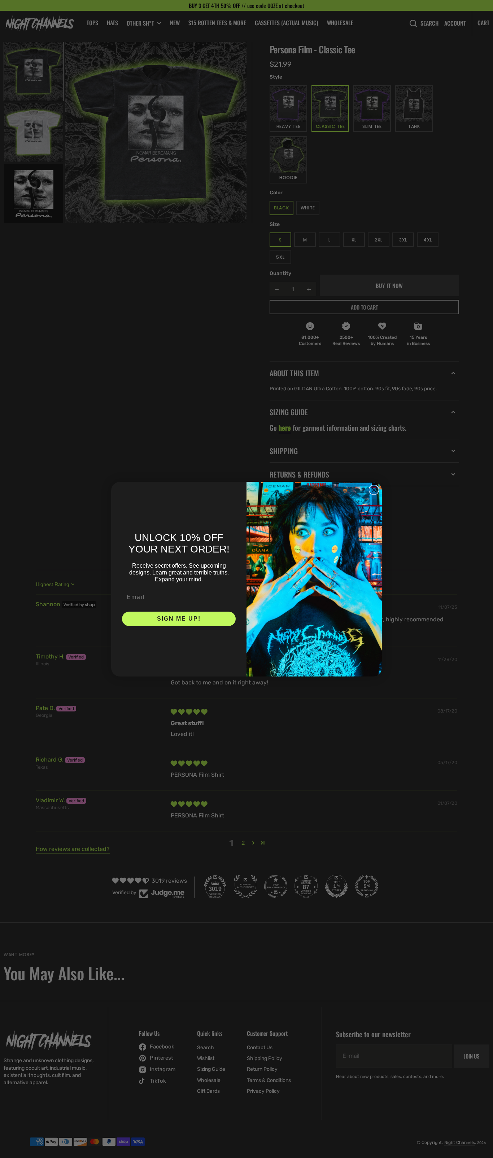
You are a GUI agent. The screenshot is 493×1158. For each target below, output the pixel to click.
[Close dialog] (374, 489)
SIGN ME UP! (179, 619)
